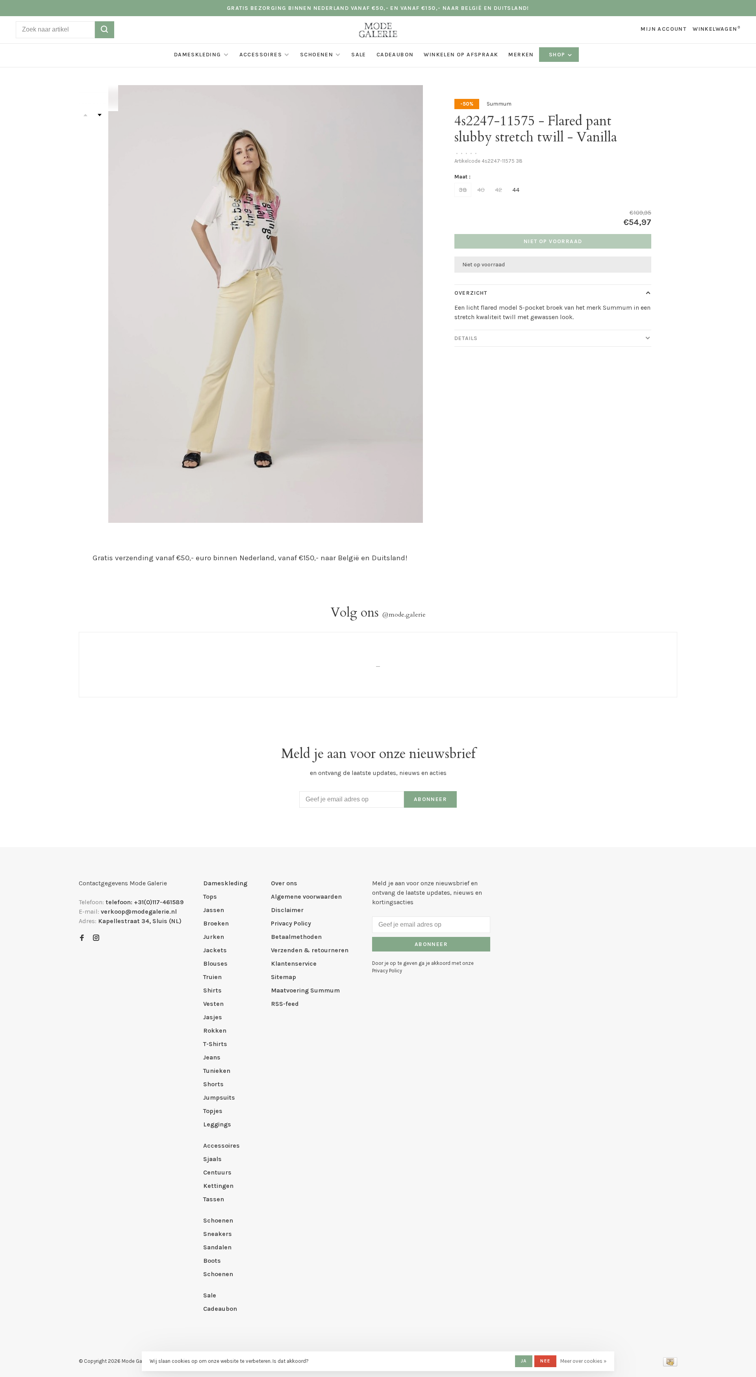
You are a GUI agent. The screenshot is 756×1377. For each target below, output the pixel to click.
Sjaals (212, 1159)
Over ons (284, 883)
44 (515, 189)
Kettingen (218, 1185)
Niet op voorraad (553, 241)
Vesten (213, 1003)
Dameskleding (197, 54)
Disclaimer (287, 910)
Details (466, 338)
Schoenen (316, 54)
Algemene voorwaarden (306, 896)
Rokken (214, 1030)
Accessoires (260, 54)
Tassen (213, 1199)
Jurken (213, 936)
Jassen (213, 910)
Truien (212, 977)
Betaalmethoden (296, 936)
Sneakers (217, 1234)
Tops (210, 896)
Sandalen (217, 1247)
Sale (358, 54)
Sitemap (283, 977)
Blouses (215, 963)
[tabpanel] (265, 304)
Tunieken (216, 1070)
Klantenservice (294, 963)
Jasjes (212, 1017)
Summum (499, 103)
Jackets (215, 950)
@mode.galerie (404, 614)
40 (481, 189)
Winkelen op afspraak (461, 54)
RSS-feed (285, 1003)
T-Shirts (215, 1044)
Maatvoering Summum (305, 990)
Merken (521, 54)
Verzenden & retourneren (309, 950)
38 (463, 189)
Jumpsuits (219, 1097)
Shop (558, 54)
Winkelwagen (716, 29)
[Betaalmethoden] (670, 1364)
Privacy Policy (291, 923)
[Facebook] (82, 938)
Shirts (212, 990)
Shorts (213, 1084)
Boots (212, 1260)
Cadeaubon (395, 54)
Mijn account (663, 29)
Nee (545, 1361)
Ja (523, 1361)
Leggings (217, 1124)
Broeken (216, 923)
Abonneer (430, 799)
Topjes (212, 1111)
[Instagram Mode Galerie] (96, 938)
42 (498, 189)
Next (100, 115)
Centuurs (217, 1172)
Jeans (211, 1057)
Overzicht (470, 293)
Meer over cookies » (583, 1361)
